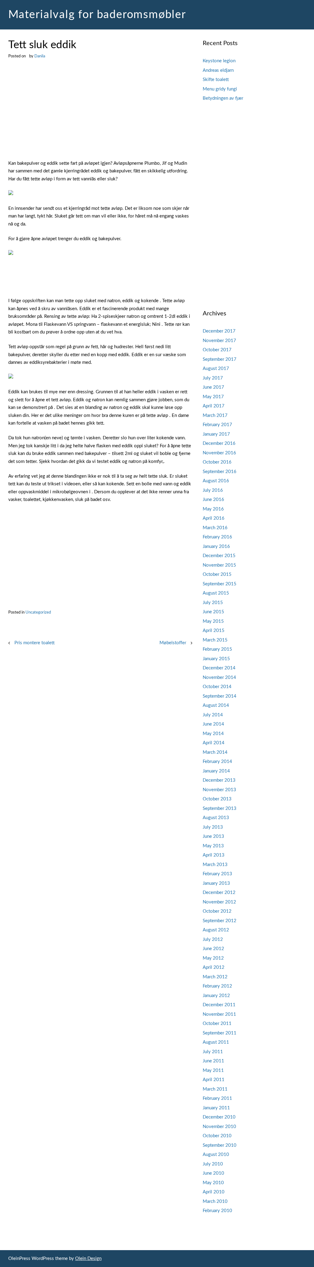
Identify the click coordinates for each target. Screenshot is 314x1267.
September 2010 (219, 1145)
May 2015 (213, 621)
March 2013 (215, 864)
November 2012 (219, 902)
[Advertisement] (100, 114)
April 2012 (213, 967)
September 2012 (219, 920)
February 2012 (217, 986)
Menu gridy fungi (220, 89)
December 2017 (219, 331)
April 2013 (213, 855)
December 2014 (219, 668)
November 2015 (219, 565)
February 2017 (217, 424)
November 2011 (219, 1014)
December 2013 (219, 780)
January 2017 (216, 434)
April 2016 (213, 518)
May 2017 (213, 397)
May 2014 (213, 733)
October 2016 (217, 462)
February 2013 (217, 874)
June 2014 (213, 724)
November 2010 (219, 1126)
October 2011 (217, 1023)
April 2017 (213, 406)
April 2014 (213, 743)
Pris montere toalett (34, 643)
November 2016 (219, 453)
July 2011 (213, 1051)
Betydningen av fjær (223, 98)
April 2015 (213, 630)
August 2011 (216, 1042)
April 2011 (213, 1079)
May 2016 (213, 509)
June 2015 (213, 612)
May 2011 (213, 1070)
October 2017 (217, 350)
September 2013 (219, 808)
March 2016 (215, 528)
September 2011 (219, 1033)
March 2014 (215, 752)
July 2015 (213, 602)
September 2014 (219, 696)
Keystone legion (219, 61)
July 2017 (213, 378)
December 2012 (219, 892)
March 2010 (215, 1201)
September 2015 (219, 584)
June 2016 (213, 499)
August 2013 (216, 817)
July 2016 (213, 490)
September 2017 (219, 359)
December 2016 (219, 443)
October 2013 (217, 799)
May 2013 (213, 846)
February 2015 (217, 649)
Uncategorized (38, 612)
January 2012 (216, 995)
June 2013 (213, 836)
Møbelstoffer (172, 643)
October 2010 (217, 1136)
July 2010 (213, 1164)
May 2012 (213, 958)
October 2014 (217, 686)
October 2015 (217, 574)
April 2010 (213, 1192)
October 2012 (217, 911)
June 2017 (213, 387)
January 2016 (216, 546)
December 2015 (219, 555)
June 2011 (213, 1061)
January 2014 (216, 771)
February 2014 (217, 761)
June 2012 (213, 948)
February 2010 (217, 1210)
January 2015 (216, 659)
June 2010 (213, 1173)
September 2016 (219, 471)
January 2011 (216, 1108)
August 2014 (216, 705)
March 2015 (215, 640)
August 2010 (216, 1154)
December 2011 (219, 1005)
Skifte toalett (216, 79)
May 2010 (213, 1182)
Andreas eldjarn (218, 70)
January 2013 (216, 883)
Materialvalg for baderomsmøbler (97, 14)
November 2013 (219, 790)
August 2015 (216, 593)
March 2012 (215, 977)
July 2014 (213, 715)
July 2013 (213, 827)
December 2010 (219, 1117)
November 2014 (219, 677)
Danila (39, 56)
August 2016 (216, 481)
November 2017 (219, 340)
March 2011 (215, 1089)
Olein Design (88, 1258)
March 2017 (215, 415)
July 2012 (213, 939)
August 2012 (216, 930)
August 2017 (216, 368)
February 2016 (217, 537)
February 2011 (217, 1098)
